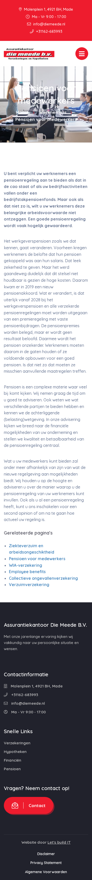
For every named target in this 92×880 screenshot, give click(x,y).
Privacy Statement (46, 862)
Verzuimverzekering (29, 584)
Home (22, 112)
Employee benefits (27, 571)
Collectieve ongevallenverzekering (43, 578)
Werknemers (52, 112)
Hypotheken (15, 751)
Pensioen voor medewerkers (37, 558)
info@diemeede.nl (48, 24)
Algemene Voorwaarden (46, 872)
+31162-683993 (48, 31)
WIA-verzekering (25, 565)
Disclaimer (46, 854)
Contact (37, 805)
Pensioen (12, 768)
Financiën (12, 760)
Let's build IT (59, 842)
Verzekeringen (17, 743)
